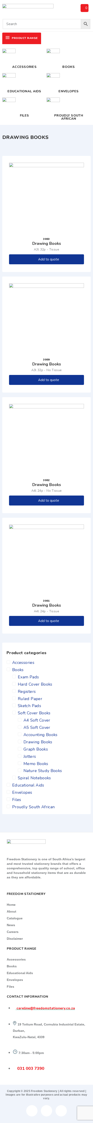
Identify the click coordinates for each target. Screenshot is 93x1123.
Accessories (24, 67)
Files (24, 115)
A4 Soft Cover (36, 720)
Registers (27, 691)
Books (68, 67)
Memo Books (35, 763)
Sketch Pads (29, 705)
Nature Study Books (42, 770)
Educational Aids (24, 91)
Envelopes (68, 91)
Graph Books (35, 749)
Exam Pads (28, 677)
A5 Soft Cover (36, 727)
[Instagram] (61, 1110)
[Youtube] (46, 1110)
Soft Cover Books (34, 713)
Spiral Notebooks (34, 778)
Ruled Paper (30, 698)
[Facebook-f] (31, 1110)
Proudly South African (68, 117)
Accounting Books (40, 734)
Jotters (29, 756)
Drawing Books (37, 742)
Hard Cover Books (35, 684)
